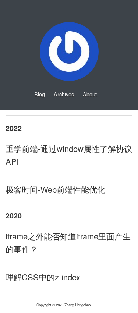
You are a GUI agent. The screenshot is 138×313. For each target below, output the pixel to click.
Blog (39, 94)
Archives (64, 94)
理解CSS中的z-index (43, 276)
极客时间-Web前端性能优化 (55, 189)
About (90, 94)
